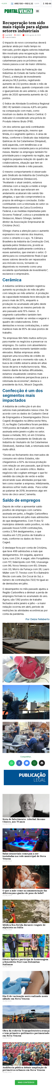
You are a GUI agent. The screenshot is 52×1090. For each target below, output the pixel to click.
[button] (37, 11)
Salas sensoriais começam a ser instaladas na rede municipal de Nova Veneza (24, 856)
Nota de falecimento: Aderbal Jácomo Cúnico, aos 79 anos (24, 820)
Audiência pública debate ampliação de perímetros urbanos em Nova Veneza (25, 1068)
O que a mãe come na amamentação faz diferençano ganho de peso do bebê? (25, 892)
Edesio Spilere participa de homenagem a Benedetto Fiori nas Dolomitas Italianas (25, 962)
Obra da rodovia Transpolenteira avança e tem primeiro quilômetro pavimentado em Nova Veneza (26, 1033)
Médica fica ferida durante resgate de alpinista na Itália (24, 926)
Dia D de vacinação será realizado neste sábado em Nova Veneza (25, 997)
